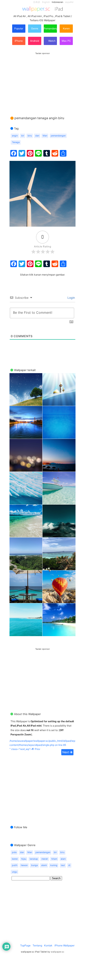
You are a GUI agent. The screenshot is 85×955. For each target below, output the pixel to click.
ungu (14, 872)
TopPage (25, 945)
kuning (53, 865)
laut (63, 865)
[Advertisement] (42, 80)
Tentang (37, 945)
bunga (34, 865)
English (46, 2)
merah (44, 859)
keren (15, 859)
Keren (66, 28)
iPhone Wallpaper (64, 945)
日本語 (36, 2)
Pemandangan (50, 28)
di (69, 865)
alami (44, 865)
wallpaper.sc (57, 951)
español (69, 2)
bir (22, 135)
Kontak (48, 945)
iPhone (19, 40)
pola (14, 852)
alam (63, 859)
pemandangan (58, 135)
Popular (18, 28)
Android (34, 40)
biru (30, 135)
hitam (54, 859)
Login (71, 297)
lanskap (34, 859)
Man (45, 135)
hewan (24, 865)
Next (66, 752)
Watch (51, 40)
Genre (34, 28)
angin (15, 135)
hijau (23, 859)
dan (37, 135)
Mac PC (66, 40)
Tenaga (16, 142)
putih (14, 865)
